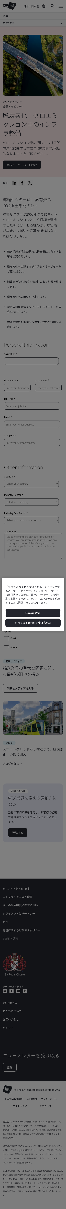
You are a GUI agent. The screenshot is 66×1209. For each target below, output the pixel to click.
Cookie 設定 (33, 612)
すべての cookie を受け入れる (33, 622)
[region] (33, 604)
